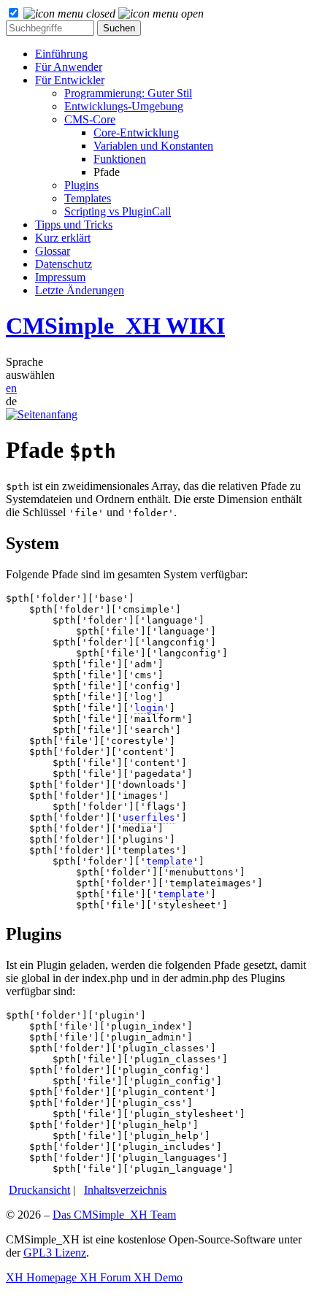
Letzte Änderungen (79, 290)
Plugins (81, 185)
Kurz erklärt (63, 237)
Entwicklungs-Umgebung (123, 106)
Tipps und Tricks (73, 224)
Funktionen (119, 159)
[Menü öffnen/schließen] (113, 13)
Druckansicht (39, 1190)
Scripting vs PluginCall (117, 211)
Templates (87, 198)
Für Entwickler (69, 80)
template (169, 861)
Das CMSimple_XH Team (114, 1214)
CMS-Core (89, 119)
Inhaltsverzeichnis (125, 1190)
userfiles (149, 817)
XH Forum (104, 1277)
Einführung (61, 53)
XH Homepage (41, 1277)
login (149, 707)
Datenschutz (63, 264)
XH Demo (157, 1277)
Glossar (52, 251)
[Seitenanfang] (41, 414)
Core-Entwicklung (136, 132)
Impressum (60, 277)
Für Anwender (68, 67)
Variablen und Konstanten (153, 145)
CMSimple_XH (115, 326)
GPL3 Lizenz (54, 1252)
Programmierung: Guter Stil (128, 93)
